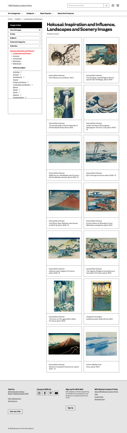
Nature (15, 87)
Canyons (16, 56)
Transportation (18, 97)
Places (15, 92)
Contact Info (99, 397)
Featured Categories (17, 42)
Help (96, 394)
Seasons (16, 95)
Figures (15, 80)
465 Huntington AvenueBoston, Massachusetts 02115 (18, 393)
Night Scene (17, 64)
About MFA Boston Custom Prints (106, 392)
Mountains (17, 61)
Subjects (13, 38)
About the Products (66, 13)
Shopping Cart (100, 399)
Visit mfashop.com (14, 399)
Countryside (17, 59)
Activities (16, 72)
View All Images (15, 30)
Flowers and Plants (19, 82)
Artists (12, 34)
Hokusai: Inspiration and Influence (22, 51)
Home (10, 19)
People (15, 90)
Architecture (17, 77)
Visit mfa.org (12, 401)
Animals (16, 75)
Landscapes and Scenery (22, 53)
